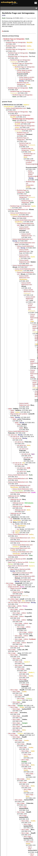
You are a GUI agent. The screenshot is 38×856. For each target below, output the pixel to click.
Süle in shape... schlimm (14, 606)
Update (10, 408)
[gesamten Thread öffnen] (25, 106)
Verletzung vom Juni (13, 496)
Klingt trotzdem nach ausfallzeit (18, 414)
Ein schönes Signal (13, 599)
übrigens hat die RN (13, 586)
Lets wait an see (12, 434)
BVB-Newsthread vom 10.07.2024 (13, 104)
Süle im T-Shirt (12, 585)
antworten (6, 31)
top (9, 517)
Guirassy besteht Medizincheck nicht (16, 108)
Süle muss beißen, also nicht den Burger (19, 602)
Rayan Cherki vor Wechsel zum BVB (16, 559)
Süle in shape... (10, 583)
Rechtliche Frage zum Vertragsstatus (16, 42)
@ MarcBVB (33, 18)
